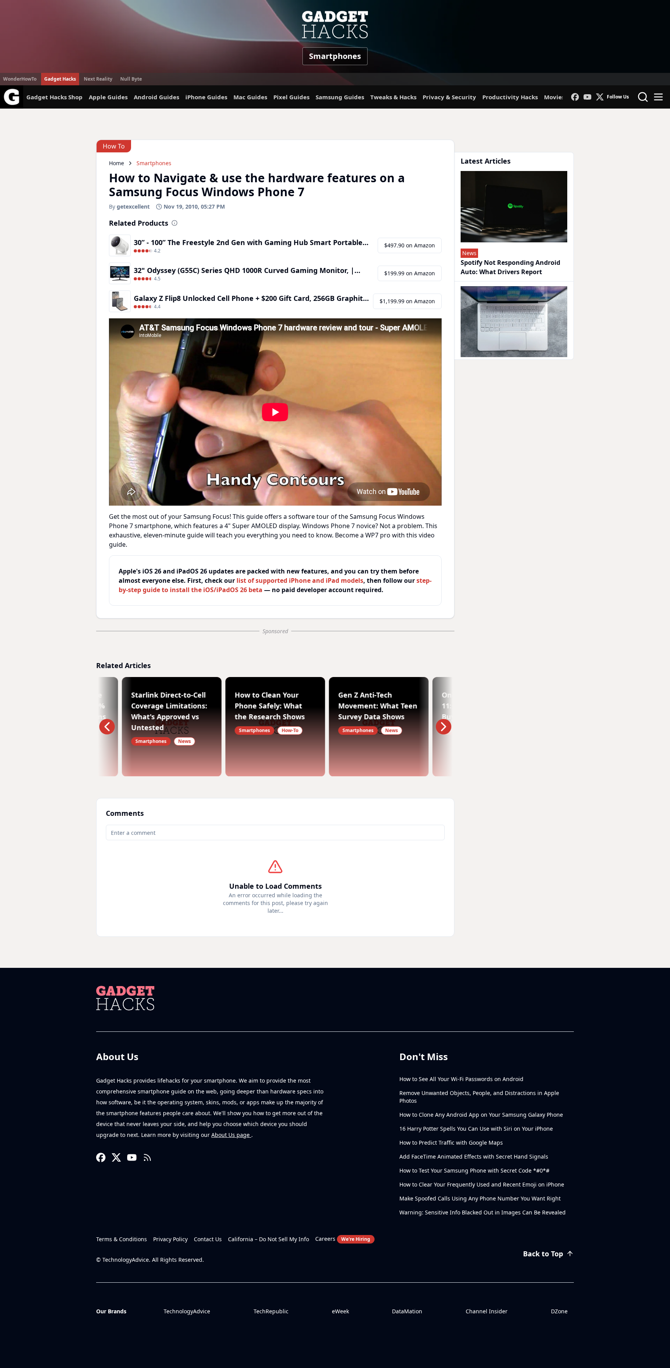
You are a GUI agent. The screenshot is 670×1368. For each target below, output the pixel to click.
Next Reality (98, 79)
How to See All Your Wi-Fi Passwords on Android (461, 1079)
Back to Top (543, 1253)
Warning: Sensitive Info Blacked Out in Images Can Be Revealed (482, 1212)
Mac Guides (250, 97)
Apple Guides (108, 97)
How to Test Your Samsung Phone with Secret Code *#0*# (474, 1170)
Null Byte (131, 79)
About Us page (231, 1134)
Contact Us (208, 1239)
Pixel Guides (291, 97)
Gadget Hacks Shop (54, 97)
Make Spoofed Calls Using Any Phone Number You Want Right (480, 1198)
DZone (559, 1311)
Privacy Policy (170, 1239)
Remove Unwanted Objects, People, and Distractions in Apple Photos (479, 1096)
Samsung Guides (340, 97)
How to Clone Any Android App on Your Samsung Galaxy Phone (481, 1114)
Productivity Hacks (510, 97)
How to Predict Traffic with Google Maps (451, 1142)
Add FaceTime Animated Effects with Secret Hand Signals (473, 1156)
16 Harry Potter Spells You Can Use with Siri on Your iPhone (476, 1128)
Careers (342, 1238)
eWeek (340, 1311)
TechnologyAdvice (187, 1311)
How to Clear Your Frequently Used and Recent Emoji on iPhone (481, 1184)
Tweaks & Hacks (393, 97)
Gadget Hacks (60, 79)
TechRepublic (271, 1311)
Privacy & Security (449, 97)
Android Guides (156, 97)
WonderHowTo (19, 79)
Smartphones (335, 56)
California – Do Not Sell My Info (268, 1239)
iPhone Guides (206, 97)
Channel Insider (487, 1311)
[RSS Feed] (147, 1157)
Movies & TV (561, 97)
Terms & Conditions (121, 1239)
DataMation (407, 1311)
